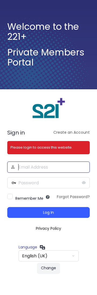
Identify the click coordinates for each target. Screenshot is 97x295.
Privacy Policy (48, 228)
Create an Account (71, 132)
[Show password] (84, 182)
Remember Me (29, 198)
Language (28, 247)
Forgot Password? (73, 196)
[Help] (47, 197)
